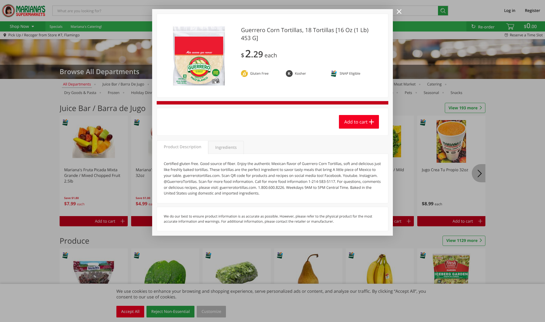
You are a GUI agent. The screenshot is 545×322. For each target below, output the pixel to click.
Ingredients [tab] (225, 147)
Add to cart (356, 122)
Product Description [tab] (182, 147)
